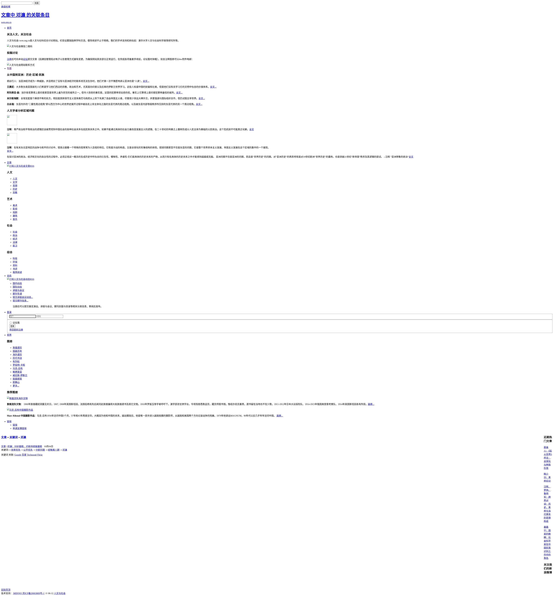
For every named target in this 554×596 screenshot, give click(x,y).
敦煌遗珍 (17, 347)
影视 (15, 209)
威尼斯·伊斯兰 (20, 375)
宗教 (15, 192)
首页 (9, 28)
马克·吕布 (18, 368)
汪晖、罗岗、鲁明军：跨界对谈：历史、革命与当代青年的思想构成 (547, 503)
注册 (9, 59)
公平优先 (28, 450)
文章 (9, 162)
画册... (371, 404)
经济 (15, 239)
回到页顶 (5, 590)
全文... (146, 81)
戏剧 (15, 212)
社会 (15, 232)
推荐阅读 (17, 272)
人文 (15, 178)
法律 (15, 242)
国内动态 (17, 283)
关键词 (14, 437)
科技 (15, 258)
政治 (15, 235)
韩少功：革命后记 (547, 477)
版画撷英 (17, 379)
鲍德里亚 (17, 372)
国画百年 (17, 351)
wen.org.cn (6, 22)
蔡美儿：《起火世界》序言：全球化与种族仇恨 (548, 457)
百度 (24, 455)
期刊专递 (17, 294)
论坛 (25, 59)
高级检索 (5, 6)
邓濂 (23, 437)
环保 (15, 262)
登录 (9, 312)
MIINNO (18, 593)
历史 (15, 189)
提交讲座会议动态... (23, 297)
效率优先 (15, 450)
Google (17, 455)
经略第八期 (53, 450)
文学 (15, 182)
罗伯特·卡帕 (19, 365)
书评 (15, 269)
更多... (16, 386)
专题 (9, 68)
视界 (9, 335)
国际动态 (17, 287)
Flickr (40, 455)
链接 (9, 421)
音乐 (15, 219)
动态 (9, 276)
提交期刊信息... (20, 300)
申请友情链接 (20, 428)
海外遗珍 (17, 354)
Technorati (32, 455)
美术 (15, 205)
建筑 (15, 216)
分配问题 (40, 450)
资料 (15, 265)
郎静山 (16, 382)
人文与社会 (59, 593)
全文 (251, 129)
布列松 (16, 361)
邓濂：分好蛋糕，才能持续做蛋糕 (24, 446)
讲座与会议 (18, 290)
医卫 (15, 246)
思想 (15, 185)
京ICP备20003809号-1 (33, 593)
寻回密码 (13, 330)
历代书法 (17, 358)
